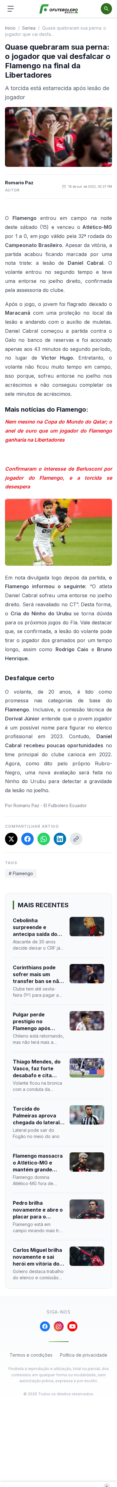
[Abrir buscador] (106, 8)
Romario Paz (19, 182)
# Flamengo (21, 873)
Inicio (10, 28)
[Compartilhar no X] (11, 839)
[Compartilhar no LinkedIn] (60, 839)
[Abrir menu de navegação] (10, 8)
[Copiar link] (76, 839)
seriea (29, 28)
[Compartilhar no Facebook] (27, 839)
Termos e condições (31, 1355)
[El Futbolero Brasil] (58, 9)
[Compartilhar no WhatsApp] (43, 839)
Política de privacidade (83, 1355)
